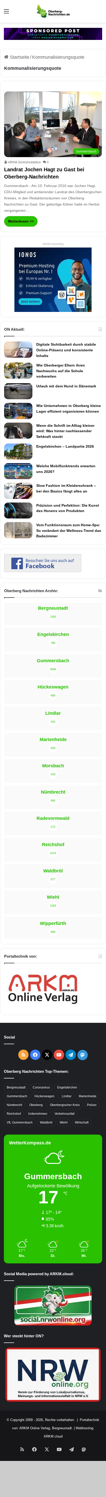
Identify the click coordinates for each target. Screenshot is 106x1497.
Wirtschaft (82, 1122)
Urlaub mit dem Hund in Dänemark (66, 386)
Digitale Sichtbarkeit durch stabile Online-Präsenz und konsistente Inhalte (66, 350)
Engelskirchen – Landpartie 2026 (65, 446)
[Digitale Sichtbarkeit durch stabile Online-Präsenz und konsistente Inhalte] (18, 350)
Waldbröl (46, 1122)
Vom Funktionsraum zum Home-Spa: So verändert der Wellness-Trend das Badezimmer (68, 530)
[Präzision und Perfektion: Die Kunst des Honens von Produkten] (18, 510)
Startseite (18, 57)
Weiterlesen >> (21, 221)
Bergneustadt (16, 1087)
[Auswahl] (6, 13)
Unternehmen (37, 1114)
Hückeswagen (44, 1096)
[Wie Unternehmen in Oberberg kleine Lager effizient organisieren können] (18, 411)
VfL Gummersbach (20, 1122)
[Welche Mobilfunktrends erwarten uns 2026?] (18, 471)
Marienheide (87, 1096)
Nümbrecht (14, 1105)
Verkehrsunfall (65, 1114)
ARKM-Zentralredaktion (24, 162)
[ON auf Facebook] (42, 570)
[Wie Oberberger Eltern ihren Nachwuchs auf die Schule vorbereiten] (18, 370)
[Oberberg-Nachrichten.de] (53, 11)
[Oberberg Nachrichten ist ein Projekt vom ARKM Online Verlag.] (42, 1006)
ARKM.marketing (53, 243)
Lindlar (67, 1096)
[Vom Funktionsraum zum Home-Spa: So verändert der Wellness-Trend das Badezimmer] (18, 530)
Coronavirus (41, 1087)
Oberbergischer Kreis (65, 1105)
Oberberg (36, 1105)
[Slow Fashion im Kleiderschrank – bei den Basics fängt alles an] (18, 491)
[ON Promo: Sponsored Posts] (53, 33)
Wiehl (64, 1122)
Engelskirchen (67, 1087)
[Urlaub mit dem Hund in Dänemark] (18, 391)
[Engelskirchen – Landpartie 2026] (18, 452)
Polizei (91, 1105)
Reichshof (14, 1114)
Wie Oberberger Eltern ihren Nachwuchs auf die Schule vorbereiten (60, 370)
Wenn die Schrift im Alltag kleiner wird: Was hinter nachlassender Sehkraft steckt (65, 431)
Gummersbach (17, 1096)
